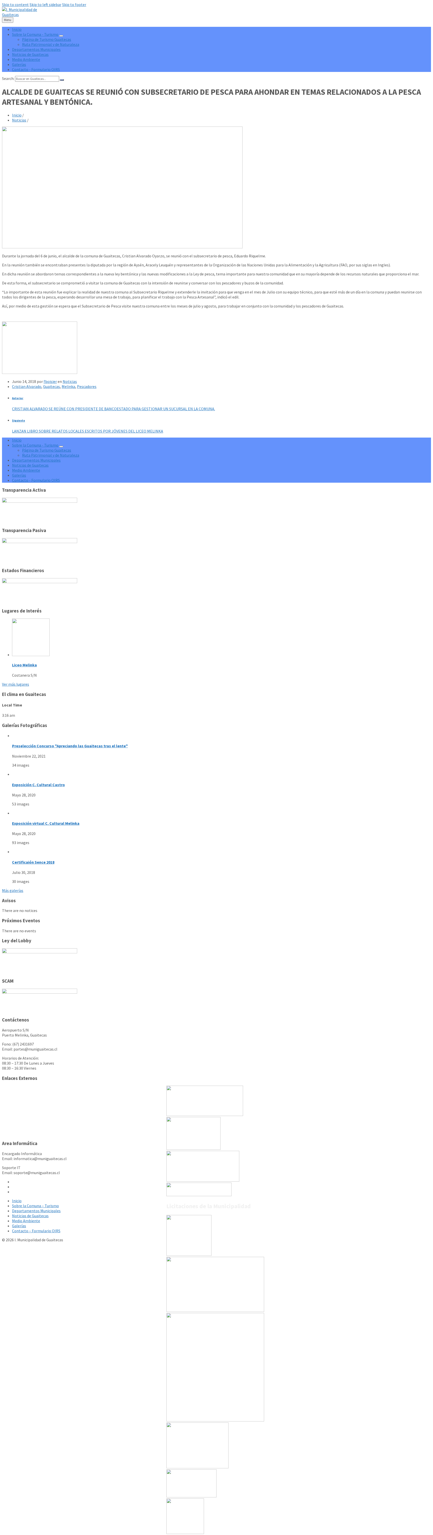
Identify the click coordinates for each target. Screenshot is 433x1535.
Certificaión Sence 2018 (33, 862)
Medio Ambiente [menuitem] (26, 59)
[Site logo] (24, 14)
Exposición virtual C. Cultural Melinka (45, 823)
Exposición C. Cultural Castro (38, 784)
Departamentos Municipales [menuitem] (36, 49)
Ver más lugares (15, 684)
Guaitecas (51, 386)
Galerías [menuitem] (19, 64)
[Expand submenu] (61, 36)
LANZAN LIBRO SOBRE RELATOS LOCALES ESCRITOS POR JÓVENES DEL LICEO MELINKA (87, 431)
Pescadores (86, 386)
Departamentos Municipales (36, 1210)
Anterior (17, 398)
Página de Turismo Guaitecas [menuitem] (46, 39)
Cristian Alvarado (26, 386)
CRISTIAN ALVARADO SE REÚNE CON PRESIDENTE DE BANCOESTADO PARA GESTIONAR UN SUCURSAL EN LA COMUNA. (113, 408)
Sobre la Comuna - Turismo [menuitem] (35, 34)
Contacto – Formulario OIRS (36, 1230)
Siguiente (18, 420)
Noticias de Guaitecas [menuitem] (30, 54)
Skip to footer (74, 4)
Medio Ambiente (26, 1220)
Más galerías (12, 890)
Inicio (17, 115)
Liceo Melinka (24, 664)
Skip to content (15, 4)
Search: (8, 78)
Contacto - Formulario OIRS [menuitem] (36, 69)
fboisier (50, 381)
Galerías (19, 1225)
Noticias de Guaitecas (30, 1215)
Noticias (19, 120)
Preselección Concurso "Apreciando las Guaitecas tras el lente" (70, 745)
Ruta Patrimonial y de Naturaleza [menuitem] (50, 44)
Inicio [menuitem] (17, 29)
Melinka (68, 386)
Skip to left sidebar (45, 4)
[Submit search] (62, 80)
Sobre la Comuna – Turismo (35, 1205)
